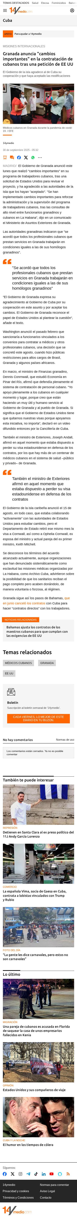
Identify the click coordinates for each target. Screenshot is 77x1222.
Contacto (45, 1197)
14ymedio (9, 1184)
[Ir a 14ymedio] (20, 10)
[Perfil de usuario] (72, 10)
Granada (47, 663)
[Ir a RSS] (69, 1174)
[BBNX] (17, 1210)
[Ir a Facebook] (5, 1174)
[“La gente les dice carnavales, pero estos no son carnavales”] (38, 927)
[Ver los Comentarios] (12, 157)
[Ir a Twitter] (13, 1174)
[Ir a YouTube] (52, 1174)
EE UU (9, 673)
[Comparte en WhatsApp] (33, 157)
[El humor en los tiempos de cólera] (38, 1117)
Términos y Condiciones (18, 1197)
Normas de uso (65, 739)
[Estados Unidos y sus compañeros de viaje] (38, 1062)
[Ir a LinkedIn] (44, 1174)
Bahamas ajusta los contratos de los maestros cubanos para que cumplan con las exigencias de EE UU (37, 631)
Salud (35, 2)
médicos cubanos (18, 663)
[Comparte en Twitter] (26, 157)
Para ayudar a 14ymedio (28, 33)
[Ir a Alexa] (60, 1174)
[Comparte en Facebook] (19, 157)
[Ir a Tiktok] (36, 1174)
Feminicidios (59, 2)
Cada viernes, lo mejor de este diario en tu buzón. (38, 718)
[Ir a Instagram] (21, 1174)
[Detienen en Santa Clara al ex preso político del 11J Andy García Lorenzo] (38, 805)
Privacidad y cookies (16, 1191)
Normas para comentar (54, 1184)
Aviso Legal (47, 1191)
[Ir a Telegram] (29, 1174)
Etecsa (45, 2)
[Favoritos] (5, 157)
